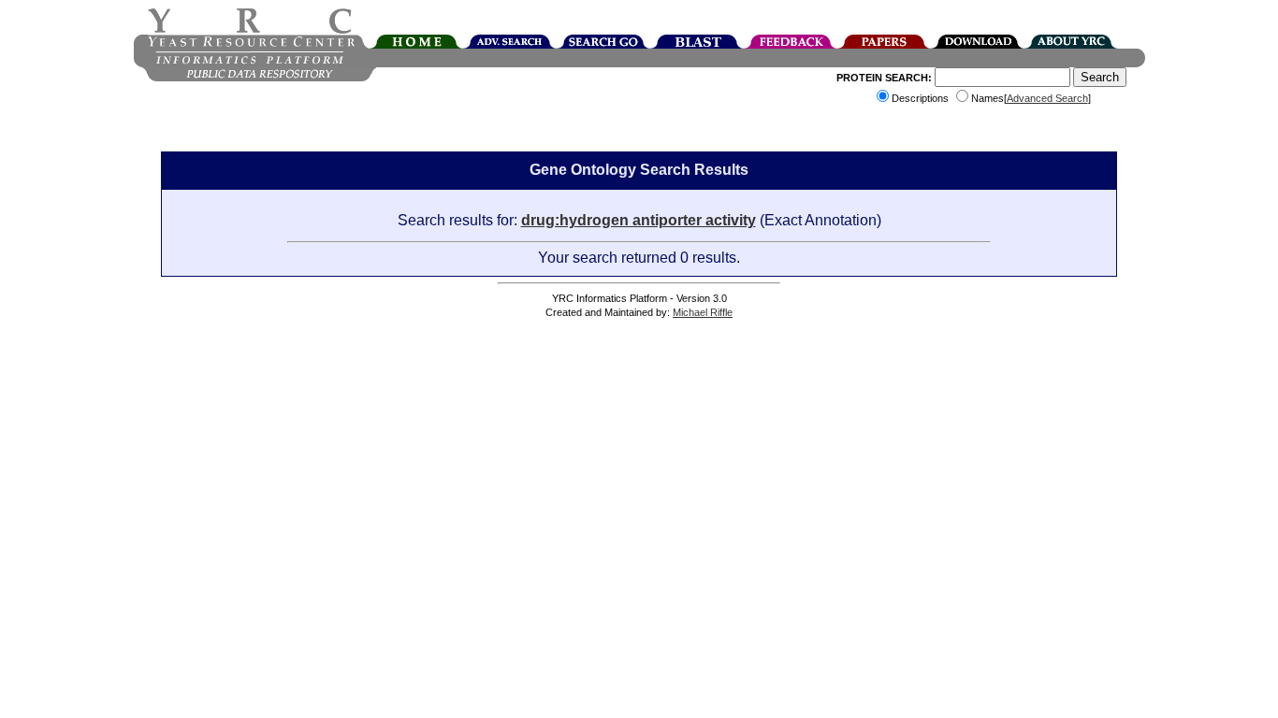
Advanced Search (1047, 98)
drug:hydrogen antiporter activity (638, 220)
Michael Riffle (703, 312)
